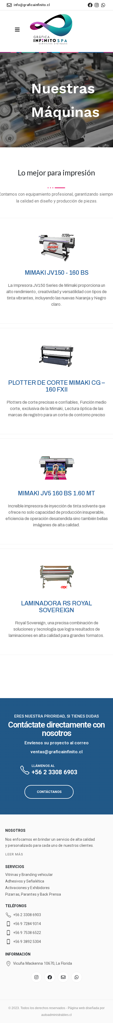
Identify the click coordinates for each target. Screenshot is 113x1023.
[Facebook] (90, 5)
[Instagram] (97, 5)
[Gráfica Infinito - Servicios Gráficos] (51, 29)
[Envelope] (63, 977)
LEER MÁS (14, 854)
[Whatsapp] (103, 5)
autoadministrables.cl (56, 1014)
